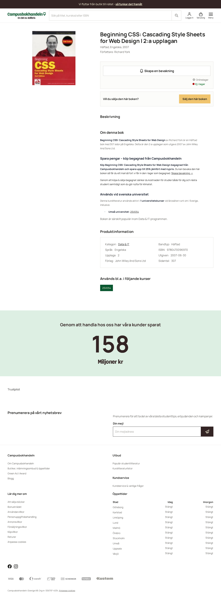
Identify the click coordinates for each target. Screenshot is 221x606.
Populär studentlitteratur (126, 463)
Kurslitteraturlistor (123, 468)
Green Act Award (17, 473)
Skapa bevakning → (182, 173)
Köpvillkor (13, 531)
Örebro (116, 533)
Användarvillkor (16, 511)
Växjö (116, 553)
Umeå (116, 543)
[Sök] (176, 16)
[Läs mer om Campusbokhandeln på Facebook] (10, 566)
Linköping (118, 517)
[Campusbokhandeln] (27, 15)
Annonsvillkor (15, 521)
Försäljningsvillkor (17, 526)
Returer (12, 536)
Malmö (116, 527)
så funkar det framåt (129, 4)
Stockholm (119, 538)
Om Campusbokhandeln (21, 463)
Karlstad (117, 512)
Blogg (11, 478)
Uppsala (117, 548)
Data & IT (123, 244)
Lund (115, 522)
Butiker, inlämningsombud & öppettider (29, 468)
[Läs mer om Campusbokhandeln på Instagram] (16, 566)
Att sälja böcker (16, 501)
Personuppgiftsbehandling (22, 516)
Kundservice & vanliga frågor (128, 485)
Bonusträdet (15, 506)
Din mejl (163, 428)
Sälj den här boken (194, 99)
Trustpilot (14, 389)
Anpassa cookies (17, 541)
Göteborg (118, 507)
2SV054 (134, 211)
